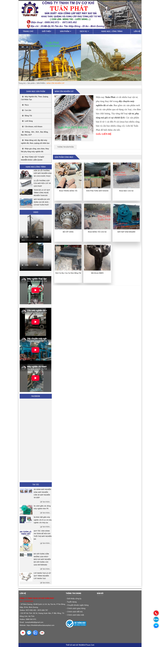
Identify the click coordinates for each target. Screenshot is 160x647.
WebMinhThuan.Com (86, 645)
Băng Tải (28, 116)
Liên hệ (137, 31)
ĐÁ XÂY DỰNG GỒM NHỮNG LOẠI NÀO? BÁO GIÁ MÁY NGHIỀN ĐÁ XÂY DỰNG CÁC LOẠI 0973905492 (42, 559)
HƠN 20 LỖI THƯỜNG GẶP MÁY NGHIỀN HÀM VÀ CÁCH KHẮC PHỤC (43, 173)
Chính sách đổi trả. (75, 611)
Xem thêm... (47, 502)
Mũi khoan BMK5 (97, 273)
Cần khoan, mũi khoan (33, 126)
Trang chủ (28, 31)
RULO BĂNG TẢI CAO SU (97, 232)
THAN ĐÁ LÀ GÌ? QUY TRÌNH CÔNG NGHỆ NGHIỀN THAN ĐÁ (42, 192)
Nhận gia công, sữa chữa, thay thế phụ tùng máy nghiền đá (35, 150)
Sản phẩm (64, 31)
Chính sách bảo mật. (75, 615)
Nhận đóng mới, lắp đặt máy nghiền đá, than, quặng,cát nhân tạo (35, 141)
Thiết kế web (71, 645)
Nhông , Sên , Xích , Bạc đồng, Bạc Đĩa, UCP (34, 133)
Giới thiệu (46, 31)
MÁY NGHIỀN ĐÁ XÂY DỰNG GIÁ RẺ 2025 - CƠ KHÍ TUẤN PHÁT (42, 202)
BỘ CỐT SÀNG (68, 232)
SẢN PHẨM (41, 83)
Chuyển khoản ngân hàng (77, 605)
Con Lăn (28, 110)
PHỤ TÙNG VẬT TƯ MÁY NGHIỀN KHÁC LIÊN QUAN (32, 158)
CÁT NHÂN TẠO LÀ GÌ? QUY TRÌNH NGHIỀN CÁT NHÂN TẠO (42, 576)
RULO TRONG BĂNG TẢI (68, 191)
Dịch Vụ (83, 31)
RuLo (27, 105)
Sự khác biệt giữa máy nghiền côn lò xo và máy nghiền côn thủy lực (43, 519)
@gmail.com (38, 622)
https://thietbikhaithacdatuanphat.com (40, 625)
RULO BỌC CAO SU (126, 191)
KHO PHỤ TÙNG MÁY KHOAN (97, 191)
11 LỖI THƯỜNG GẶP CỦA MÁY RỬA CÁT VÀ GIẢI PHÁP (42, 183)
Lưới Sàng (29, 121)
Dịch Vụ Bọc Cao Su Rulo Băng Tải (68, 273)
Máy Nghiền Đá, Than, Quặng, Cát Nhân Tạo (34, 98)
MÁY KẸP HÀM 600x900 (126, 232)
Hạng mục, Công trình (111, 31)
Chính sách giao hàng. (76, 608)
